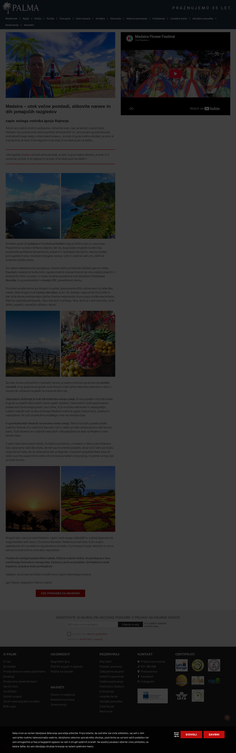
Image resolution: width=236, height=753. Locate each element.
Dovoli (191, 734)
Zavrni (214, 734)
